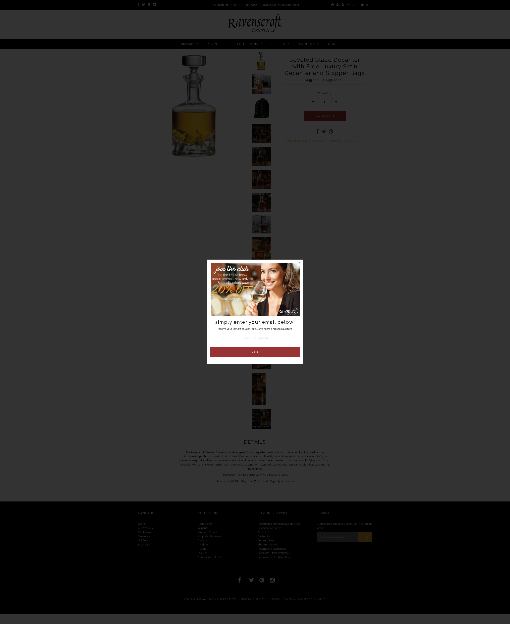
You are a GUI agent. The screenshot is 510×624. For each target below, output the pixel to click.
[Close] (300, 263)
